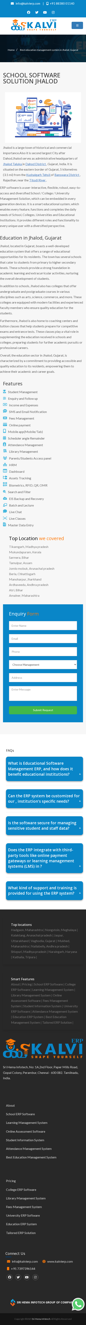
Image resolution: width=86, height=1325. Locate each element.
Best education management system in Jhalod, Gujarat (49, 49)
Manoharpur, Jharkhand (25, 579)
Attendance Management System (55, 1011)
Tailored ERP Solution (57, 1022)
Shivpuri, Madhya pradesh (29, 951)
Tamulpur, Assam (20, 563)
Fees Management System (24, 1207)
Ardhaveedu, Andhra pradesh (28, 585)
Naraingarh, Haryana (62, 951)
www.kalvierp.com (60, 1261)
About (15, 984)
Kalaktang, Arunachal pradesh (31, 935)
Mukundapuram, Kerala (25, 552)
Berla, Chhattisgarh (22, 574)
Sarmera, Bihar (19, 557)
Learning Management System (53, 989)
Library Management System (31, 995)
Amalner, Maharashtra (24, 595)
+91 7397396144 (23, 1268)
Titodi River (37, 180)
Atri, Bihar (16, 590)
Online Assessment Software (25, 1131)
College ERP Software (21, 1189)
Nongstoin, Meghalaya (61, 930)
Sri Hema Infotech (41, 1319)
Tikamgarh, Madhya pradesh (28, 547)
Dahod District (35, 164)
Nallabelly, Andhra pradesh (49, 946)
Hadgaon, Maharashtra (27, 930)
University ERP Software (23, 1215)
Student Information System (42, 1006)
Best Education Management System (31, 1157)
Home (11, 49)
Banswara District (67, 175)
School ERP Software (48, 984)
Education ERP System (28, 1017)
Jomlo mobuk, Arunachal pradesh (31, 568)
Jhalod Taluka (12, 164)
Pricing (27, 984)
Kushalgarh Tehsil (38, 175)
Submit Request (43, 710)
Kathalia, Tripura (24, 957)
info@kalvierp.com (25, 1261)
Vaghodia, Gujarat (43, 941)
